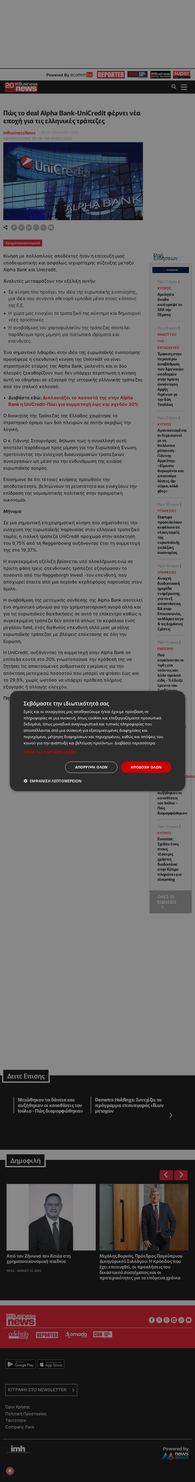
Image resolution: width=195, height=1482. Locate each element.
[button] (97, 752)
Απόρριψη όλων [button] (91, 767)
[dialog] (97, 741)
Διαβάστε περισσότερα (135, 742)
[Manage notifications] (10, 1471)
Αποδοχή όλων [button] (146, 767)
